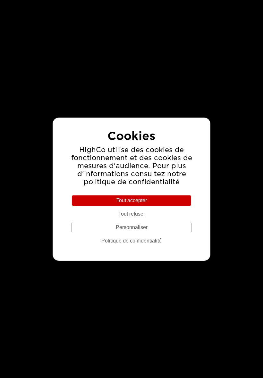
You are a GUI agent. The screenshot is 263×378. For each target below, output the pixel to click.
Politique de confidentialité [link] (131, 240)
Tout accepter (131, 200)
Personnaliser (132, 227)
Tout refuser (131, 214)
